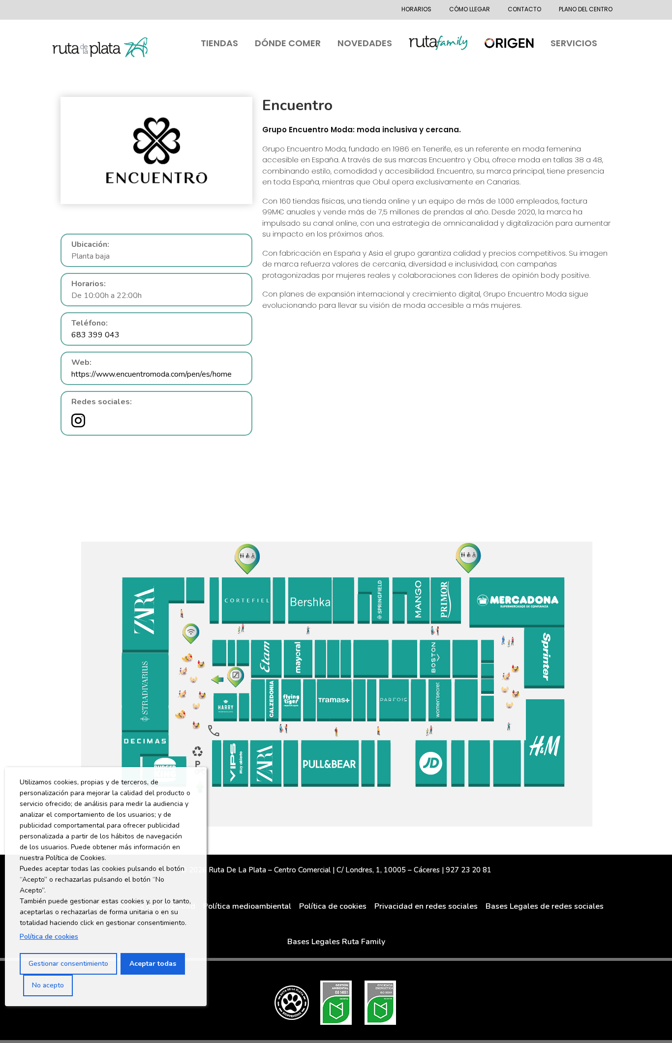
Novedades (364, 43)
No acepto (48, 985)
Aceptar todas (152, 963)
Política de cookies (49, 936)
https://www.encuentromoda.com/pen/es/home (151, 374)
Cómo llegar (469, 9)
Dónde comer (288, 43)
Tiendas (219, 43)
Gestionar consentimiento (68, 963)
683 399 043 (95, 334)
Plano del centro (585, 9)
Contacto (524, 9)
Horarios (416, 9)
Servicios (573, 43)
